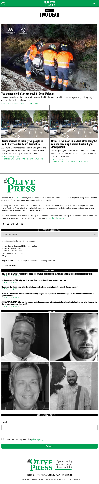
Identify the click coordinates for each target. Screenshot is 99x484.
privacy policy (37, 439)
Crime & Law (9, 159)
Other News (34, 104)
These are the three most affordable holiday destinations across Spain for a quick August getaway (39, 287)
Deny (18, 267)
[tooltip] (25, 337)
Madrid (25, 159)
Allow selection (49, 267)
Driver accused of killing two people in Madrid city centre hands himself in (22, 142)
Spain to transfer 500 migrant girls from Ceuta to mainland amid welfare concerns (33, 280)
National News (36, 159)
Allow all (81, 267)
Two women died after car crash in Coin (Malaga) (27, 93)
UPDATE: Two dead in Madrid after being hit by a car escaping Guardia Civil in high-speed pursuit (73, 143)
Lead (18, 159)
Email (4, 422)
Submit (49, 446)
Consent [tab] (17, 220)
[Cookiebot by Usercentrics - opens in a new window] (85, 213)
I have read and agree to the (24, 439)
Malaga (24, 104)
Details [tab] (50, 220)
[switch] (37, 256)
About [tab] (82, 220)
